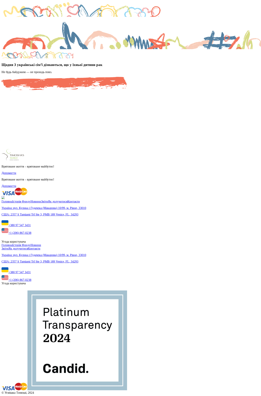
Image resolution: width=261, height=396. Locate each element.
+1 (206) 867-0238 (19, 232)
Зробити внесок (12, 133)
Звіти (44, 201)
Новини (36, 201)
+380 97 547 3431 (19, 225)
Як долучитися (57, 201)
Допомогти (9, 173)
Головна (7, 201)
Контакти (73, 201)
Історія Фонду (21, 201)
